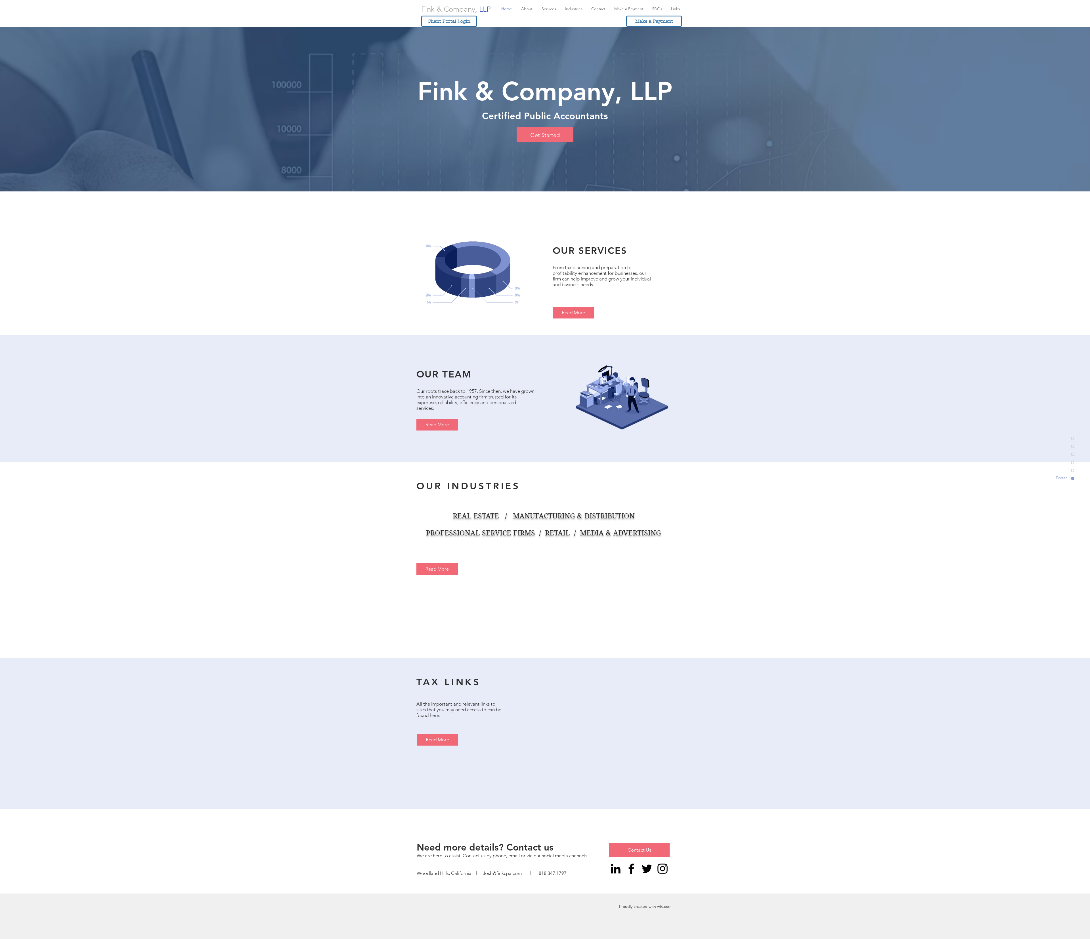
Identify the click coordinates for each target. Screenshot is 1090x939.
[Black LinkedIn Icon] (615, 868)
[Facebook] (631, 868)
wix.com (664, 906)
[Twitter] (647, 868)
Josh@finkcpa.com (502, 873)
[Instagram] (662, 868)
